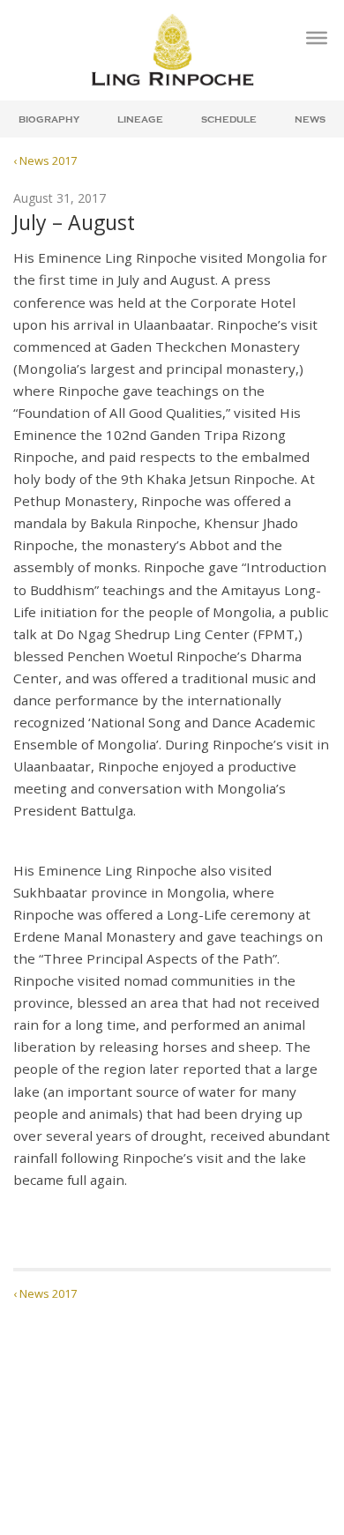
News (310, 120)
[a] (316, 38)
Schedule (229, 120)
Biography (49, 120)
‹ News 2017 (45, 160)
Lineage (140, 120)
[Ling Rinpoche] (172, 49)
